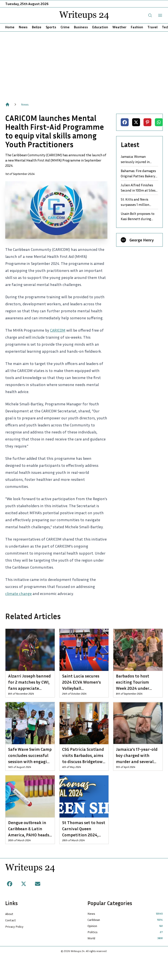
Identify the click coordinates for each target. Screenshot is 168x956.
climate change (18, 593)
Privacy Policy (14, 926)
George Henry (142, 239)
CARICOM (57, 330)
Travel (152, 27)
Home (9, 27)
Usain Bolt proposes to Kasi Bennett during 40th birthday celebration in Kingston (138, 216)
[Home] (7, 104)
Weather (119, 27)
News (23, 27)
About (9, 914)
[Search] (150, 15)
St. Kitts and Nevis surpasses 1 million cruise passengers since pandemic (138, 202)
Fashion (137, 27)
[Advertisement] (84, 64)
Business (81, 27)
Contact (10, 920)
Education (100, 27)
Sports (51, 27)
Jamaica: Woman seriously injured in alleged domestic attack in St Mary (139, 159)
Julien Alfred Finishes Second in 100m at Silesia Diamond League (139, 188)
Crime (65, 27)
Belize (36, 27)
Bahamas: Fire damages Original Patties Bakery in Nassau (138, 174)
